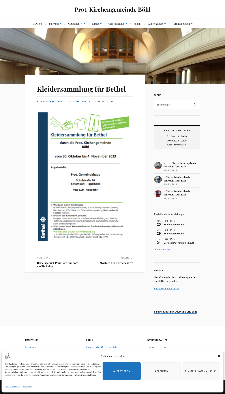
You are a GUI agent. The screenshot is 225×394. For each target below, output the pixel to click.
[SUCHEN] (195, 104)
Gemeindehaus (116, 23)
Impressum (27, 386)
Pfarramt (54, 23)
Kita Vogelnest (155, 23)
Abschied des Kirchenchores (116, 263)
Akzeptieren (121, 371)
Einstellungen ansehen (201, 371)
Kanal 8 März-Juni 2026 (166, 288)
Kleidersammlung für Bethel (81, 88)
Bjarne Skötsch (52, 101)
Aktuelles (107, 101)
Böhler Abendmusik (174, 224)
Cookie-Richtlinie (12, 386)
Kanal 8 (138, 23)
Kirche (95, 23)
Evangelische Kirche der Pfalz (101, 347)
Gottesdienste (75, 23)
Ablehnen (161, 371)
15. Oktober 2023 (82, 101)
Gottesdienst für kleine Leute (179, 242)
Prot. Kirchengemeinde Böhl (112, 9)
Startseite (37, 23)
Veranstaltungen (181, 23)
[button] (218, 355)
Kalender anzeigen (163, 249)
